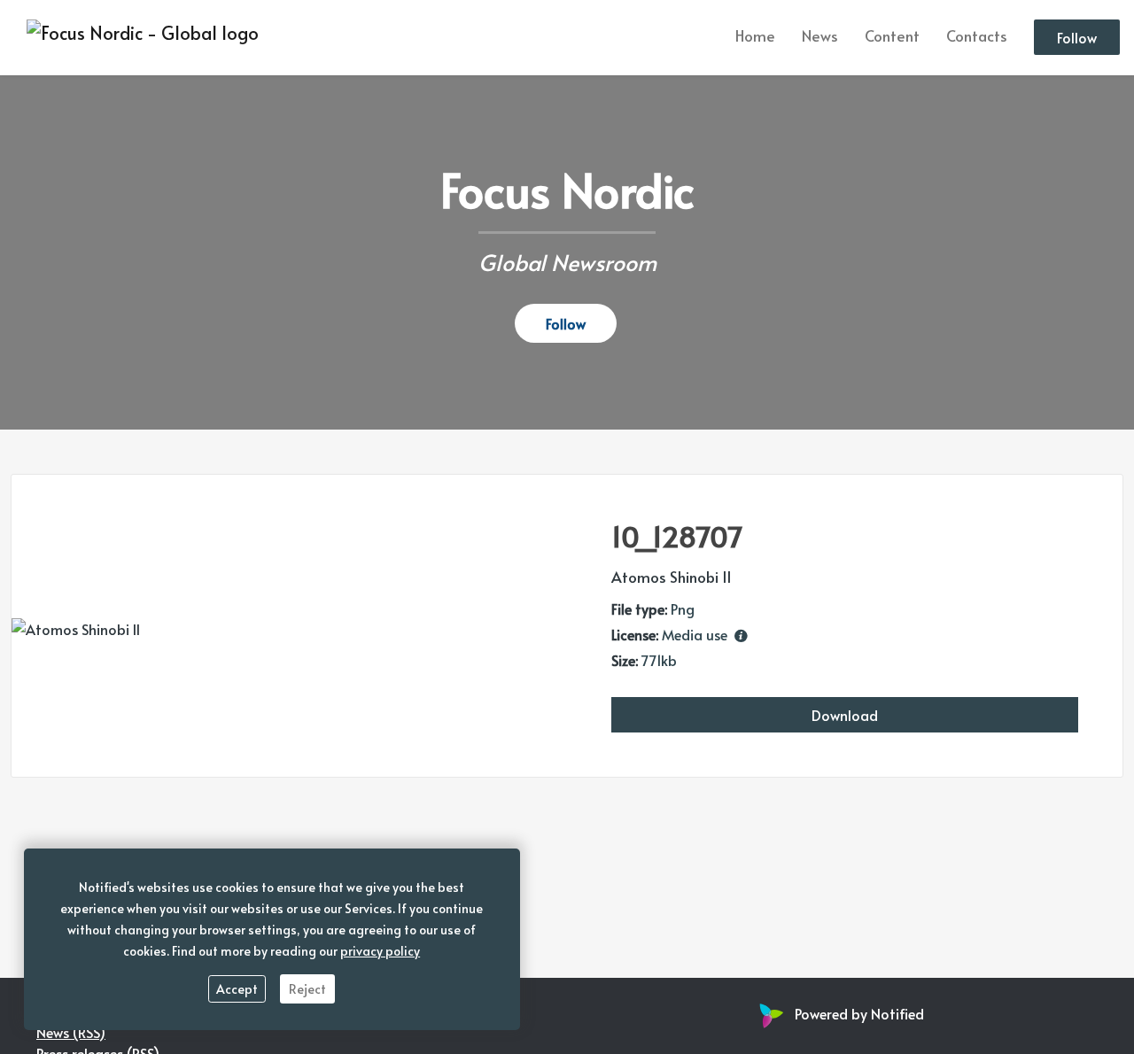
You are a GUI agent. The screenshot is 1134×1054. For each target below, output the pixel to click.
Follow (1077, 38)
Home (755, 36)
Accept (237, 988)
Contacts (976, 36)
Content (892, 36)
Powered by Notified (859, 1013)
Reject (307, 988)
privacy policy (380, 950)
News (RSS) (70, 1032)
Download (845, 715)
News (820, 36)
